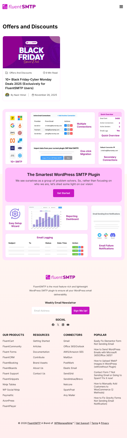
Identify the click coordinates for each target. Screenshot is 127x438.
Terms (94, 423)
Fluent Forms (9, 351)
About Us (38, 368)
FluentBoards (10, 368)
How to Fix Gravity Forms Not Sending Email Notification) (107, 400)
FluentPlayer (9, 406)
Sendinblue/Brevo (73, 378)
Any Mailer (69, 395)
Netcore (68, 384)
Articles (37, 346)
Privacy (105, 423)
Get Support (82, 423)
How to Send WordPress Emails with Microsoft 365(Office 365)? (107, 352)
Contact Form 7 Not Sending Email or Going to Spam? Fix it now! (108, 375)
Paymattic (8, 395)
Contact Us (39, 373)
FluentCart (8, 340)
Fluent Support (11, 373)
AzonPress (8, 400)
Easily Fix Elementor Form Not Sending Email (107, 342)
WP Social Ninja (11, 389)
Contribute (38, 357)
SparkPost (69, 389)
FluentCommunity (12, 346)
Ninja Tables (9, 384)
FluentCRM (9, 357)
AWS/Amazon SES (74, 351)
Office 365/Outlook (74, 346)
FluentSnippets (11, 378)
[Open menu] (121, 6)
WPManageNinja (63, 423)
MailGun (68, 357)
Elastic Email (70, 368)
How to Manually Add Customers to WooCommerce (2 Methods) (105, 388)
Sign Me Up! (80, 310)
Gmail (66, 340)
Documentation (41, 351)
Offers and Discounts (20, 72)
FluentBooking (10, 362)
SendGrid (69, 373)
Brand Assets (40, 362)
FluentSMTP (34, 423)
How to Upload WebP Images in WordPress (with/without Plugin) (105, 363)
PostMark (69, 362)
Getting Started (41, 340)
